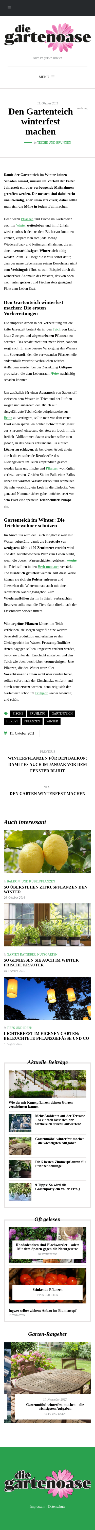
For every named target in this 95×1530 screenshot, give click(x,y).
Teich (57, 329)
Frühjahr (41, 693)
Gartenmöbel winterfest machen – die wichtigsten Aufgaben (60, 1141)
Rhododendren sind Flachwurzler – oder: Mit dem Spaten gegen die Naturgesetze (47, 1247)
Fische (72, 560)
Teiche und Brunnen (54, 142)
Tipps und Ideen (19, 1028)
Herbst (12, 721)
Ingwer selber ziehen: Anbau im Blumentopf (43, 1311)
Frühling (37, 713)
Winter (21, 225)
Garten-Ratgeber (21, 954)
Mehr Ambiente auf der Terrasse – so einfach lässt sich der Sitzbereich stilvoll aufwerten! (60, 1120)
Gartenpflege (47, 1254)
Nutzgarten (47, 954)
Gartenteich (62, 713)
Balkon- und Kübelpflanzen (31, 881)
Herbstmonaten (48, 567)
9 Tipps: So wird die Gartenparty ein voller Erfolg (57, 1187)
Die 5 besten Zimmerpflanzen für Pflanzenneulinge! (60, 1164)
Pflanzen (27, 219)
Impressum (37, 1507)
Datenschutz (56, 1507)
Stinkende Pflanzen (48, 1290)
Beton (8, 418)
